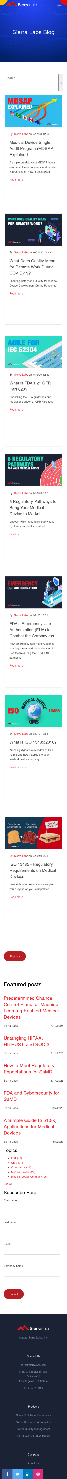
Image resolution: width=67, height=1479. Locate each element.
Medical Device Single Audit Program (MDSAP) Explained (32, 148)
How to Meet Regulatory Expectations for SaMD (29, 1068)
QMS (17, 1163)
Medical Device (23, 1172)
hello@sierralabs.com (33, 1365)
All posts (15, 956)
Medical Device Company (29, 1176)
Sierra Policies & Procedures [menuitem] (33, 1415)
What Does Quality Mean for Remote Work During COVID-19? (32, 267)
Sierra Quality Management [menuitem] (33, 1429)
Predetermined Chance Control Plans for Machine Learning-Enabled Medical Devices (31, 1007)
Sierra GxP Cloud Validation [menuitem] (33, 1436)
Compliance (21, 1167)
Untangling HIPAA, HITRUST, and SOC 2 (26, 1041)
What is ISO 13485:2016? (33, 742)
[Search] (60, 82)
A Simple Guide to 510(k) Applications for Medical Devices (30, 1126)
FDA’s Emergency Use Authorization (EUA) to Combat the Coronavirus (31, 629)
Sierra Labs (21, 134)
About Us (33, 1463)
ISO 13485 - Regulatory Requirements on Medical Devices (32, 870)
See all (8, 1184)
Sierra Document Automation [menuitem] (33, 1422)
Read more (16, 179)
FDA (16, 1158)
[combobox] (31, 78)
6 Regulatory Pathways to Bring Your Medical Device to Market (32, 507)
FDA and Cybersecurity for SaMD (31, 1095)
